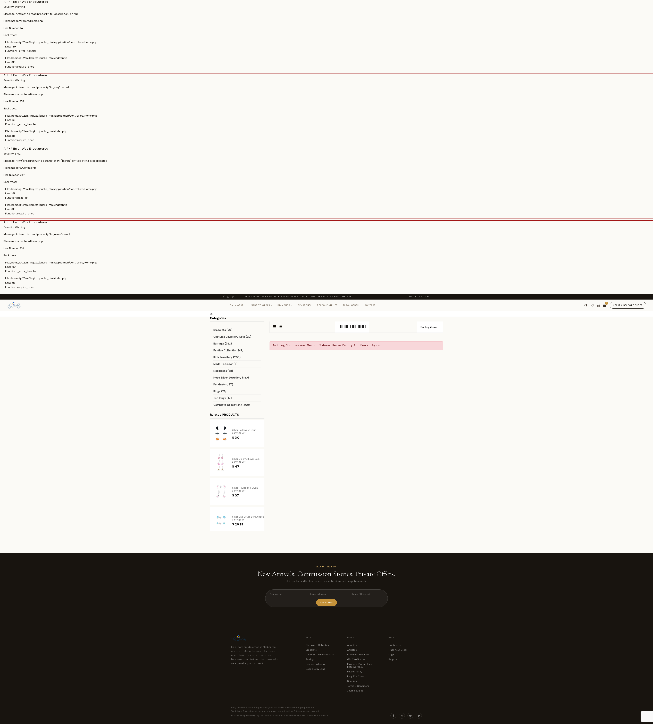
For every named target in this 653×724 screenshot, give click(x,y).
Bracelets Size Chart (359, 654)
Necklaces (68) (223, 371)
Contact (369, 305)
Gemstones (305, 305)
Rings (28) (220, 391)
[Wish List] (592, 305)
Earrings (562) (222, 343)
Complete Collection (318, 645)
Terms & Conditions (358, 685)
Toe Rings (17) (222, 398)
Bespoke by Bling (315, 668)
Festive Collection (316, 664)
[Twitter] (419, 716)
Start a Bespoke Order (627, 305)
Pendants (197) (223, 384)
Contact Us (395, 645)
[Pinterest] (233, 296)
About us (352, 645)
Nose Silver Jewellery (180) (231, 377)
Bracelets (311, 649)
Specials (352, 681)
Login (412, 296)
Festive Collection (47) (228, 350)
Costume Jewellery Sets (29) (232, 337)
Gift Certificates (356, 659)
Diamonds (285, 305)
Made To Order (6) (225, 364)
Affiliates (352, 649)
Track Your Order (398, 649)
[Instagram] (228, 296)
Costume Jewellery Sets (320, 654)
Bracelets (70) (222, 330)
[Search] (585, 305)
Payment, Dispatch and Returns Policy (360, 665)
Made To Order (261, 305)
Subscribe (326, 602)
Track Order (351, 305)
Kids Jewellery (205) (226, 357)
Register (424, 296)
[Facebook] (224, 296)
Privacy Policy (354, 671)
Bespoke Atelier (327, 305)
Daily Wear (238, 305)
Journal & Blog (355, 690)
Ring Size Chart (355, 676)
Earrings (310, 659)
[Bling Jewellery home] (14, 305)
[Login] (598, 305)
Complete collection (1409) (231, 405)
